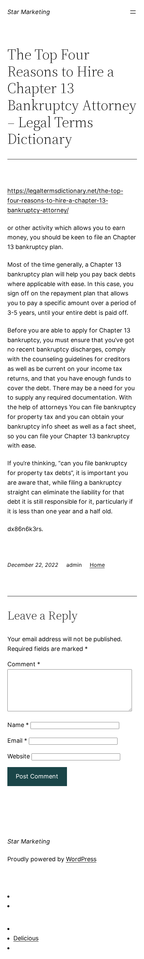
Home (97, 564)
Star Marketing (28, 11)
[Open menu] (133, 12)
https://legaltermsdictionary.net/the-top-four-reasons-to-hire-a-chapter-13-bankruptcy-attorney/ (65, 200)
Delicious (26, 938)
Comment (23, 664)
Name (18, 724)
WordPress (81, 859)
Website (18, 756)
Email (17, 740)
